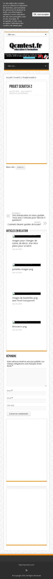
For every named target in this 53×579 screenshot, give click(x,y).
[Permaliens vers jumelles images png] (27, 265)
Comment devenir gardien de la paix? (24, 223)
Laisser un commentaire (18, 93)
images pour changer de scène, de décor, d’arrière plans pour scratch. (25, 243)
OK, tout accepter (41, 14)
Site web (10, 405)
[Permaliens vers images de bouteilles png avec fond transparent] (27, 293)
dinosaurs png (19, 326)
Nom (9, 390)
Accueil (9, 77)
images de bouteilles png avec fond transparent (25, 299)
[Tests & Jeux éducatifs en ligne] (26, 49)
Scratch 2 (17, 77)
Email (9, 398)
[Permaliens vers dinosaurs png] (27, 322)
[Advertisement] (26, 113)
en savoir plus (16, 25)
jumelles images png (22, 269)
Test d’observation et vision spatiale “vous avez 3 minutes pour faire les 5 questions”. (28, 216)
